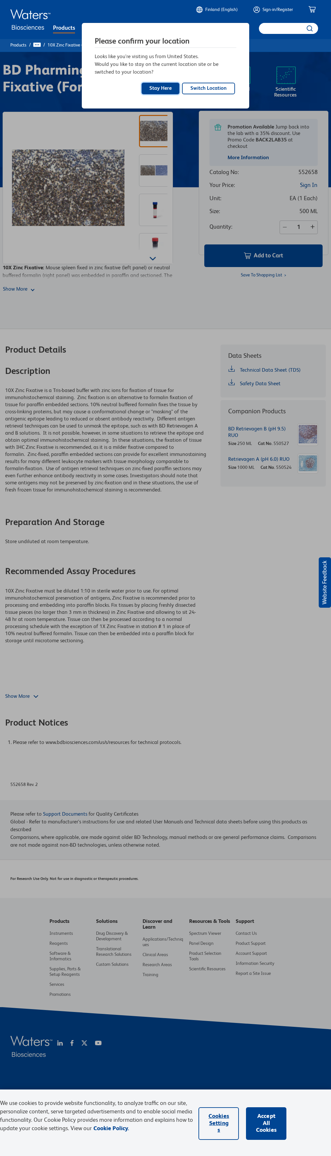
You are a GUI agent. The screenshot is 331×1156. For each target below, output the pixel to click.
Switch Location (208, 88)
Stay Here (160, 88)
